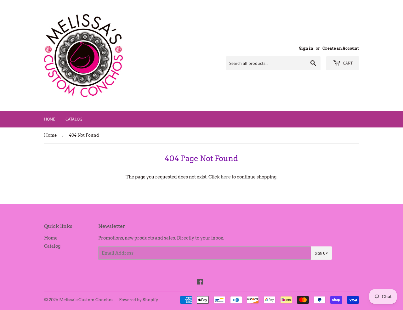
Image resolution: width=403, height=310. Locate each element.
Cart (347, 63)
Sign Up (321, 253)
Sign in (306, 48)
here (226, 176)
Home (49, 119)
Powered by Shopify (138, 299)
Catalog (73, 119)
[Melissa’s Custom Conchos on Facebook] (200, 282)
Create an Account (340, 48)
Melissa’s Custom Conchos (86, 299)
